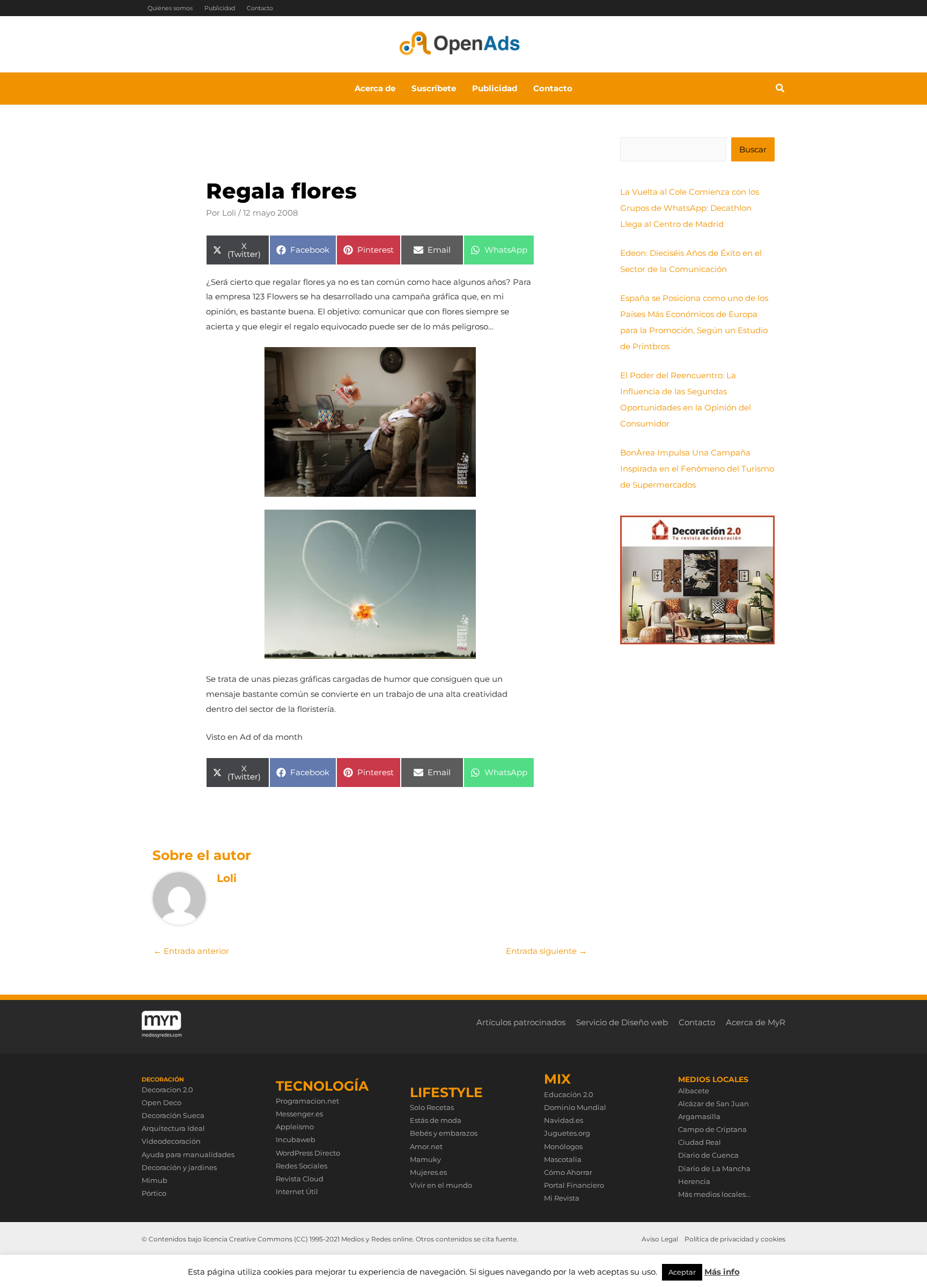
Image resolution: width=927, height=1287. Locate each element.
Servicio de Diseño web (622, 1022)
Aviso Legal (660, 1239)
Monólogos (563, 1146)
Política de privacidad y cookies (735, 1239)
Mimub (154, 1180)
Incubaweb (295, 1139)
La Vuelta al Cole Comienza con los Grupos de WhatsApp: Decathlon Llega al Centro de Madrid (689, 208)
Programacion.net (307, 1101)
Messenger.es (299, 1113)
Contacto (260, 8)
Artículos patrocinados (520, 1022)
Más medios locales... (714, 1194)
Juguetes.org (567, 1133)
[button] (780, 89)
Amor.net (426, 1146)
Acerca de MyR (755, 1022)
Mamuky (425, 1159)
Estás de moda (435, 1120)
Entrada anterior (191, 951)
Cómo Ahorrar (568, 1172)
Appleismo (295, 1126)
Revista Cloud (299, 1178)
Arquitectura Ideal (173, 1128)
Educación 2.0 (568, 1094)
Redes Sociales (301, 1165)
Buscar (753, 149)
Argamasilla (699, 1116)
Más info (722, 1272)
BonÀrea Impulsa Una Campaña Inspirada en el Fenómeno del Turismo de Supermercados (697, 468)
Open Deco (161, 1102)
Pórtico (154, 1193)
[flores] (370, 422)
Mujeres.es (428, 1172)
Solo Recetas (432, 1107)
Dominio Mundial (575, 1107)
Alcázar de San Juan (713, 1103)
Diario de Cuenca (708, 1155)
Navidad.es (563, 1120)
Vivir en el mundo (441, 1185)
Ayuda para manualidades (188, 1154)
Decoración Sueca (173, 1115)
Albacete (693, 1090)
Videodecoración (171, 1141)
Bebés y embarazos (443, 1133)
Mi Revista (561, 1198)
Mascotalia (563, 1159)
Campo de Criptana (712, 1129)
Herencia (694, 1181)
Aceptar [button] (682, 1272)
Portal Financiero (574, 1185)
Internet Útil (297, 1191)
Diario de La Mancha (714, 1168)
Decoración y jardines (179, 1167)
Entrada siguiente (546, 951)
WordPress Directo (308, 1153)
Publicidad (219, 8)
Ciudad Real (699, 1142)
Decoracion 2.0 (167, 1089)
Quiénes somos (170, 8)
